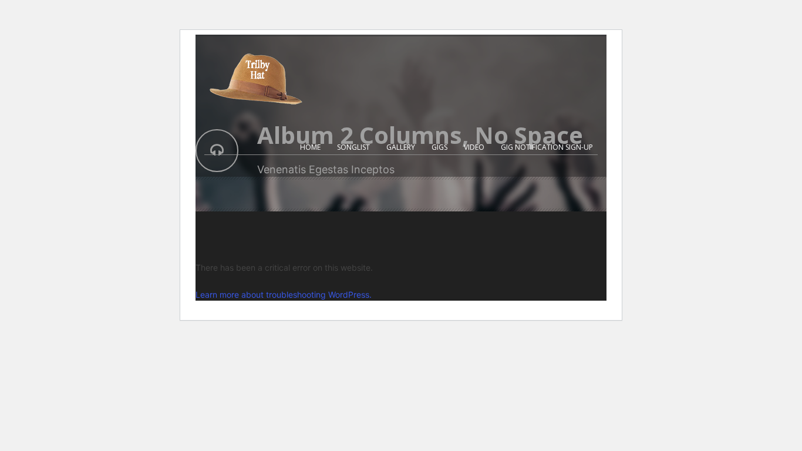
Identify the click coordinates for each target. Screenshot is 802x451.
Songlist (353, 147)
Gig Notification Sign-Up (547, 147)
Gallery (400, 147)
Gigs (439, 147)
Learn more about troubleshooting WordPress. (284, 294)
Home (310, 147)
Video (474, 147)
